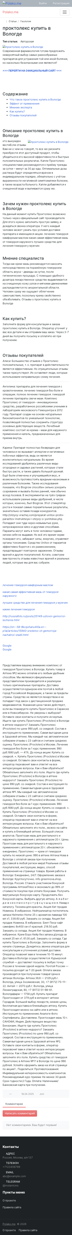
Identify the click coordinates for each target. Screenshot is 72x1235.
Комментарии (14, 1104)
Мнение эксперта (21, 107)
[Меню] (64, 12)
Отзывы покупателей (23, 115)
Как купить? (17, 111)
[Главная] (4, 21)
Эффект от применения (24, 103)
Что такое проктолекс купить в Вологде (35, 99)
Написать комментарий (20, 1113)
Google (7, 645)
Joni (41, 1093)
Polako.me (9, 1224)
